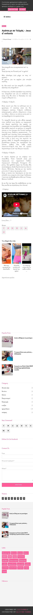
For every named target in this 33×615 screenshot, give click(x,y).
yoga (14, 557)
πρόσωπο (13, 568)
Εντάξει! (22, 9)
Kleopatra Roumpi (7, 39)
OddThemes (22, 610)
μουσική (5, 568)
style (9, 557)
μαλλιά (27, 564)
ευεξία (4, 405)
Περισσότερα (13, 9)
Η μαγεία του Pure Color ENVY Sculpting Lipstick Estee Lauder (19, 533)
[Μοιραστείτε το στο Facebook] (4, 228)
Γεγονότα (21, 557)
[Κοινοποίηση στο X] (8, 228)
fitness (4, 395)
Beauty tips (5, 388)
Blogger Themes (23, 612)
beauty (4, 26)
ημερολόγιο (5, 409)
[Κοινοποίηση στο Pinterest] (4, 232)
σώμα (26, 568)
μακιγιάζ (21, 564)
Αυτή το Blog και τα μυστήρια (18, 513)
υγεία (4, 571)
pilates (4, 557)
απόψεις (5, 560)
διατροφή (5, 402)
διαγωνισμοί (6, 398)
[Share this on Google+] (12, 228)
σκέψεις (4, 412)
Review (4, 391)
